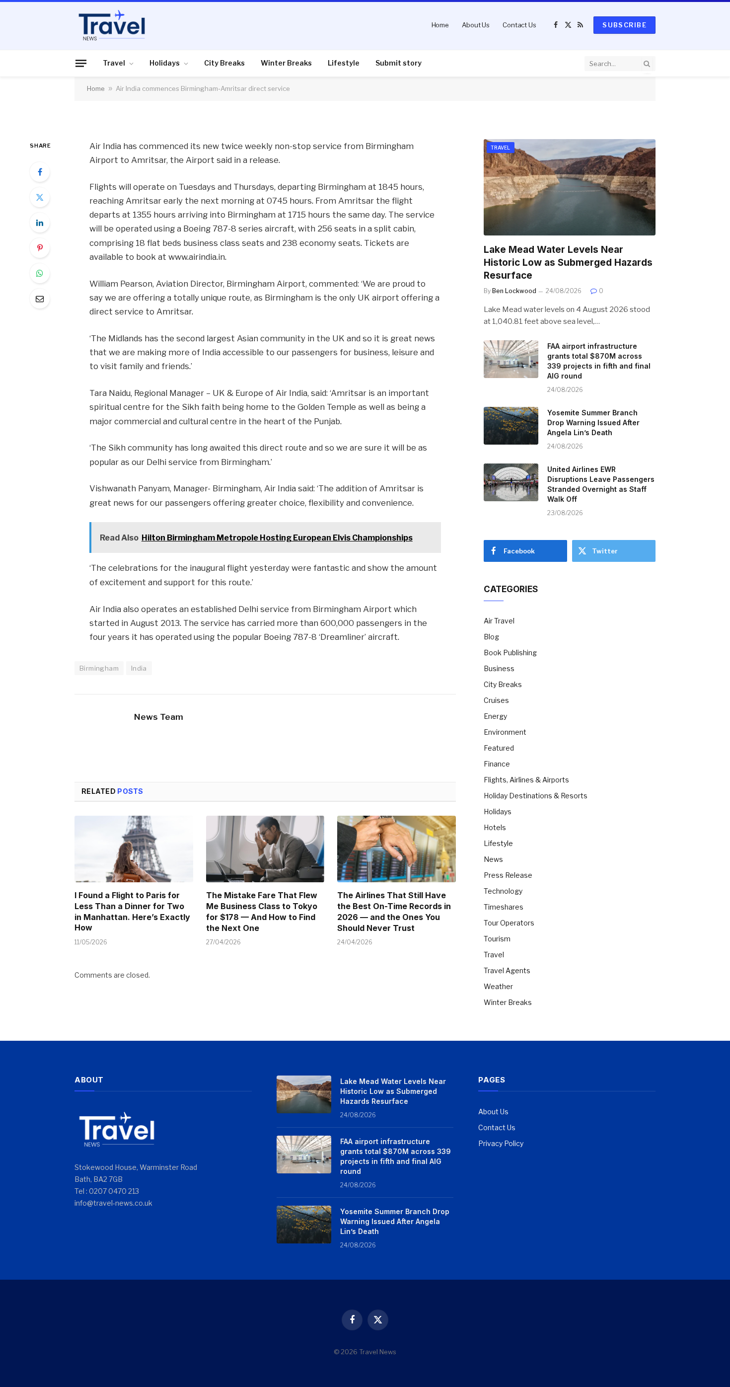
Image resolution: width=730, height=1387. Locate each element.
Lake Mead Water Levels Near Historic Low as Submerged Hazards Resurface (568, 262)
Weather (498, 986)
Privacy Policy (500, 1143)
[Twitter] (40, 197)
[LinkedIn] (40, 222)
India (139, 668)
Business (499, 668)
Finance (497, 764)
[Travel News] (111, 25)
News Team (158, 717)
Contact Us (519, 25)
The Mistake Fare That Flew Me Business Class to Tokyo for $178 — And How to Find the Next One (261, 911)
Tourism (497, 938)
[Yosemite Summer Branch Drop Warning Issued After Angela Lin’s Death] (511, 426)
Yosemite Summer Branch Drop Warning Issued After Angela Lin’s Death (593, 422)
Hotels (495, 827)
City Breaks (224, 63)
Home (440, 25)
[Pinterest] (40, 248)
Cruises (496, 700)
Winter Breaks (286, 63)
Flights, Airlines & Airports (526, 779)
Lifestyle (344, 63)
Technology (503, 891)
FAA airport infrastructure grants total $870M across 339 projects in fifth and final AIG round (599, 361)
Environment (505, 732)
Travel (114, 63)
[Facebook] (40, 172)
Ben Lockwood (514, 291)
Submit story (398, 63)
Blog (491, 636)
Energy (495, 716)
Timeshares (503, 907)
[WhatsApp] (40, 273)
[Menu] (80, 63)
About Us (476, 25)
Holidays (164, 63)
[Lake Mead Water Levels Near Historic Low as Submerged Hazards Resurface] (570, 187)
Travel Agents (507, 970)
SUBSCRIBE (624, 25)
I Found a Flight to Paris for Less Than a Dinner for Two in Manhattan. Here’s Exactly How (132, 911)
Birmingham (99, 668)
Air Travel (499, 620)
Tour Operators (509, 923)
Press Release (508, 875)
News (493, 859)
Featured (499, 748)
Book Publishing (510, 652)
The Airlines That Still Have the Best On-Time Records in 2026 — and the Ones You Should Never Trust (394, 911)
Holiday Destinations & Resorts (535, 795)
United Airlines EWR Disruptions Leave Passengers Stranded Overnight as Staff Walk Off (601, 484)
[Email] (40, 298)
